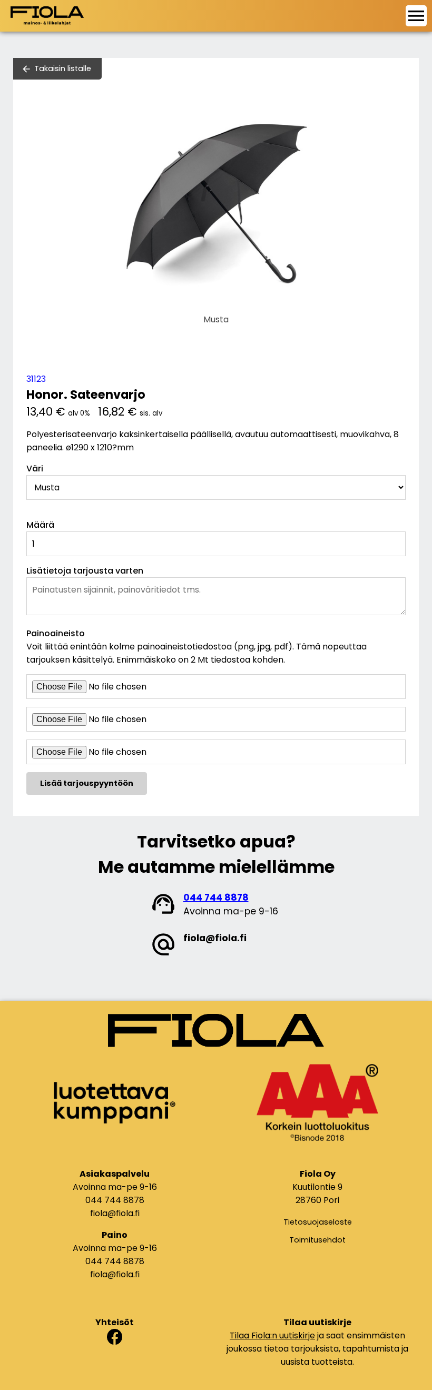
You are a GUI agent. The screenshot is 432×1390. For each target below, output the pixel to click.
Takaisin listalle (62, 68)
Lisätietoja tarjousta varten (84, 571)
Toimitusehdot (317, 1240)
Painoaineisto (55, 633)
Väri (34, 468)
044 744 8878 (216, 897)
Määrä (40, 525)
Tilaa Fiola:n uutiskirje (272, 1335)
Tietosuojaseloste (317, 1222)
